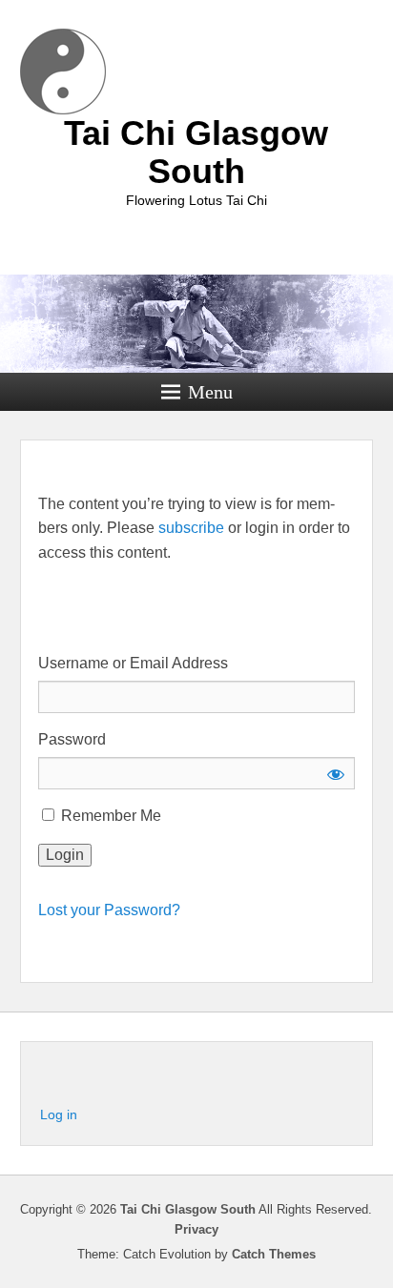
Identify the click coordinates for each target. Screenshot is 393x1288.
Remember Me (109, 816)
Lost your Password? (109, 910)
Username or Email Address (133, 663)
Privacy (196, 1229)
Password (72, 739)
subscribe (191, 528)
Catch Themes (274, 1254)
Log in (58, 1114)
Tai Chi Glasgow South (196, 152)
